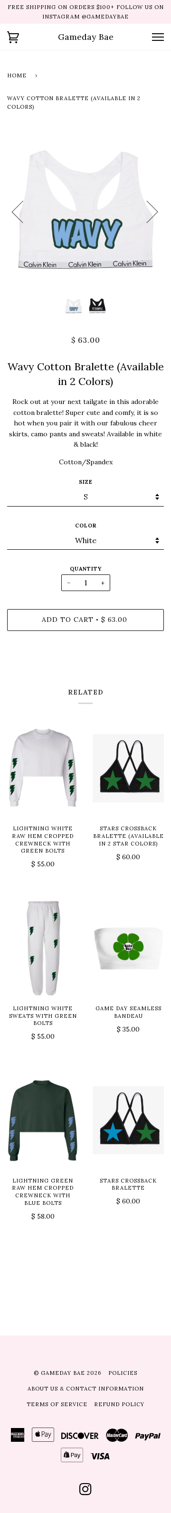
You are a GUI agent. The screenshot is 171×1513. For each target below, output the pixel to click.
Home (17, 75)
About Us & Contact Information (86, 1388)
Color (85, 525)
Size (86, 482)
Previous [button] (23, 211)
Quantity (86, 568)
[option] (85, 211)
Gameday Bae (86, 36)
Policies (122, 1373)
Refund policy (119, 1404)
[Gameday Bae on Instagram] (85, 1492)
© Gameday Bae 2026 (68, 1373)
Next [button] (146, 211)
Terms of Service (57, 1404)
